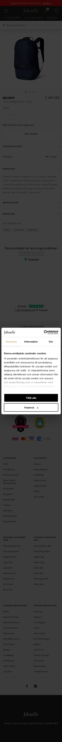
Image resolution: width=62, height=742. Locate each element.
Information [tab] (31, 341)
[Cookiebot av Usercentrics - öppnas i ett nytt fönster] (44, 332)
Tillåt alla (31, 397)
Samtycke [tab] (11, 341)
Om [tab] (51, 341)
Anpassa (29, 407)
